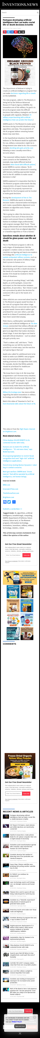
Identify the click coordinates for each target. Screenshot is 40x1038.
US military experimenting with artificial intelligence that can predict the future (18, 117)
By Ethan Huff (20, 996)
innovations (7, 525)
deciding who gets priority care (21, 148)
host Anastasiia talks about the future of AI (19, 404)
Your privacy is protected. (11, 561)
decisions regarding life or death (23, 93)
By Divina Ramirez (22, 860)
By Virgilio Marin (21, 841)
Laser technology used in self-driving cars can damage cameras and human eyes (22, 884)
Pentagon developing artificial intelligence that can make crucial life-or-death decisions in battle (22, 817)
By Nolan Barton (21, 933)
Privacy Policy (17, 1022)
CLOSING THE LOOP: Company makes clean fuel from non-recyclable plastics (23, 964)
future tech (13, 520)
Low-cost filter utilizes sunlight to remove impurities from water (21, 972)
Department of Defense (18, 518)
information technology (19, 523)
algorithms (21, 513)
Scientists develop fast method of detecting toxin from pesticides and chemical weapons (21, 856)
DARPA (5, 518)
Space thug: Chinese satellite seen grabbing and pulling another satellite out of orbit (22, 866)
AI (15, 513)
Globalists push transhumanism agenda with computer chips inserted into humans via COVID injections (23, 846)
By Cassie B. (20, 959)
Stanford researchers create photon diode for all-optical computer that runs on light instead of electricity (23, 837)
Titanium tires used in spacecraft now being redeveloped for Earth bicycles (22, 893)
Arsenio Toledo (17, 28)
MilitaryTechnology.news (12, 392)
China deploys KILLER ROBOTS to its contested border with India (22, 946)
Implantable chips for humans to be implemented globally (22, 938)
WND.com (6, 485)
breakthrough (18, 516)
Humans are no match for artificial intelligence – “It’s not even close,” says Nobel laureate (17, 449)
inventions (17, 525)
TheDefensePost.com (11, 493)
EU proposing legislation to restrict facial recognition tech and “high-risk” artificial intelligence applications (18, 458)
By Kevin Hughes (22, 831)
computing (28, 516)
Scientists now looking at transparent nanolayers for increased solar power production (22, 980)
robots (21, 528)
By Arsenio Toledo (22, 821)
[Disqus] (20, 673)
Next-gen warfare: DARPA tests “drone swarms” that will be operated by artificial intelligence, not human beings (18, 474)
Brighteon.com (10, 431)
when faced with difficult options (22, 165)
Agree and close (20, 1026)
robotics (15, 528)
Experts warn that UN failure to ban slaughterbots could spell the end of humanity (22, 955)
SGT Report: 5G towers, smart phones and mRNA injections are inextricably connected (22, 827)
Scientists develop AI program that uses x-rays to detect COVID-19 (23, 918)
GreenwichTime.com (10, 489)
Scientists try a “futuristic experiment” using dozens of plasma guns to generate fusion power (22, 902)
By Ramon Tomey (21, 888)
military (24, 525)
